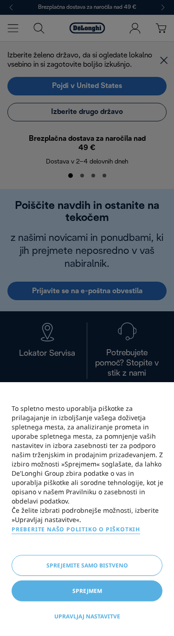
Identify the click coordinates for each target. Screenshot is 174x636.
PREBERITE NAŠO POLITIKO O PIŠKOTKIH (76, 529)
